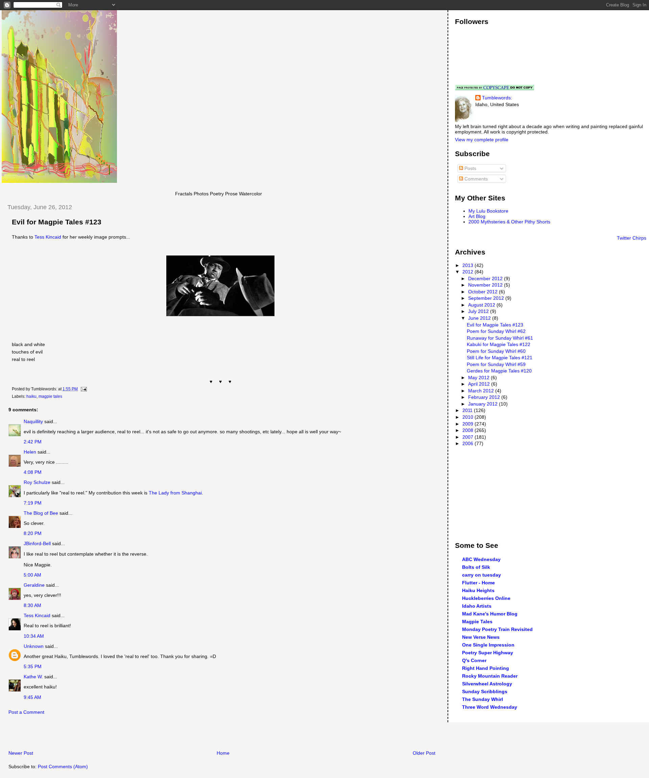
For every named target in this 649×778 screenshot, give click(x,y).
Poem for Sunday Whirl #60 (496, 351)
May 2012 (479, 377)
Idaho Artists (476, 606)
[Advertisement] (81, 734)
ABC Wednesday (481, 559)
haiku (31, 396)
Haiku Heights (478, 590)
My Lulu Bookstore (488, 211)
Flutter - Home (478, 582)
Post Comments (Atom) (63, 766)
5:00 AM (32, 575)
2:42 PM (33, 441)
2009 (468, 424)
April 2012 (479, 384)
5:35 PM (33, 666)
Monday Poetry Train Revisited (497, 629)
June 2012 (480, 318)
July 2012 (479, 311)
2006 (468, 443)
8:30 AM (32, 605)
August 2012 (482, 305)
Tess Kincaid (47, 237)
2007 (468, 437)
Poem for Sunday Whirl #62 (496, 331)
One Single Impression (488, 645)
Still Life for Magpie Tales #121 (499, 357)
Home (223, 753)
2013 (468, 265)
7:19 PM (33, 503)
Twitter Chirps (631, 238)
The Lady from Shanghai (175, 492)
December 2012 (486, 278)
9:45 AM (32, 697)
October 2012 (483, 291)
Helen (30, 452)
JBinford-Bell (37, 543)
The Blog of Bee (41, 513)
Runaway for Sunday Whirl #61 (500, 338)
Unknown (34, 646)
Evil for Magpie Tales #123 (56, 222)
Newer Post (20, 753)
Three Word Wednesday (489, 707)
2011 (468, 410)
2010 (468, 417)
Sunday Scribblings (484, 691)
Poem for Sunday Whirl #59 (496, 364)
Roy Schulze (37, 482)
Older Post (424, 753)
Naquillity (33, 421)
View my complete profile (481, 139)
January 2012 (483, 404)
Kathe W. (33, 676)
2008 (468, 430)
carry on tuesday (481, 575)
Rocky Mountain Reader (490, 676)
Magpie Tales (477, 621)
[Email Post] (83, 389)
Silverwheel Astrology (487, 683)
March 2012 (481, 390)
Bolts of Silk (476, 567)
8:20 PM (33, 533)
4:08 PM (33, 472)
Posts (469, 168)
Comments (475, 178)
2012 (468, 271)
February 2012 (484, 397)
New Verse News (481, 637)
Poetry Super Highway (487, 652)
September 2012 (486, 298)
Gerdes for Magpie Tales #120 (499, 370)
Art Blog (476, 216)
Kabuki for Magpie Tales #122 (498, 344)
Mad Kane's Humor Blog (490, 613)
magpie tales (50, 396)
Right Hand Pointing (485, 668)
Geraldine (34, 585)
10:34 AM (34, 636)
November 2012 (486, 285)
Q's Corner (474, 660)
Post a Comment (26, 712)
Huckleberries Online (486, 598)
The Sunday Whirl (482, 699)
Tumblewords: (497, 97)
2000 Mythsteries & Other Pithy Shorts (509, 221)
